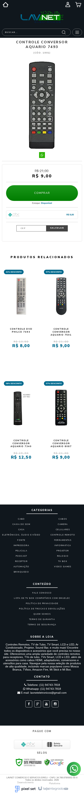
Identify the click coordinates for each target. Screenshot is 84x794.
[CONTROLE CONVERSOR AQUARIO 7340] (21, 427)
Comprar (42, 193)
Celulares (63, 529)
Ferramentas (62, 540)
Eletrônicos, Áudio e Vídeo (21, 535)
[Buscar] (63, 32)
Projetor (62, 550)
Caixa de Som (21, 524)
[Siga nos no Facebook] (28, 704)
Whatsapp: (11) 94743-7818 (43, 688)
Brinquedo (21, 572)
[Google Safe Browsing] (54, 762)
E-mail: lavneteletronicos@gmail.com (43, 692)
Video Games (62, 566)
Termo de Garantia (42, 619)
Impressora (21, 545)
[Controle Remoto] (42, 17)
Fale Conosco (42, 593)
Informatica (62, 545)
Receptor (21, 561)
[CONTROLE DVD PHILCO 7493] (21, 316)
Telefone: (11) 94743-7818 (43, 684)
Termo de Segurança (42, 624)
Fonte (21, 540)
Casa (21, 529)
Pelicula (21, 550)
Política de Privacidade (42, 603)
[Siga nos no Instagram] (54, 704)
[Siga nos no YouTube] (45, 704)
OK (57, 228)
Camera (63, 524)
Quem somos (42, 614)
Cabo (21, 519)
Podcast (21, 556)
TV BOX (62, 561)
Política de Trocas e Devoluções (42, 608)
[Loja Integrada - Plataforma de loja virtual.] (53, 788)
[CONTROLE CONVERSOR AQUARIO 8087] (61, 427)
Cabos (62, 519)
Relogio (62, 556)
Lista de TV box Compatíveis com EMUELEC (42, 598)
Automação (21, 566)
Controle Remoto (62, 535)
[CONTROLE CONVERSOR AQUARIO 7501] (61, 316)
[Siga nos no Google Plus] (36, 704)
